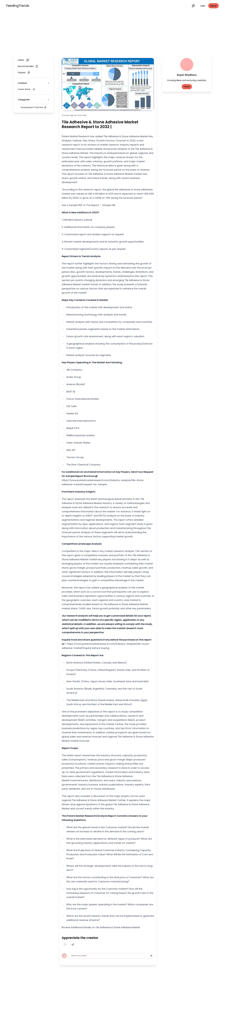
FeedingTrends (17, 6)
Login (202, 5)
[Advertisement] (112, 33)
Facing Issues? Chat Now (32, 107)
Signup (213, 5)
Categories (24, 99)
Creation (22, 83)
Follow (187, 86)
